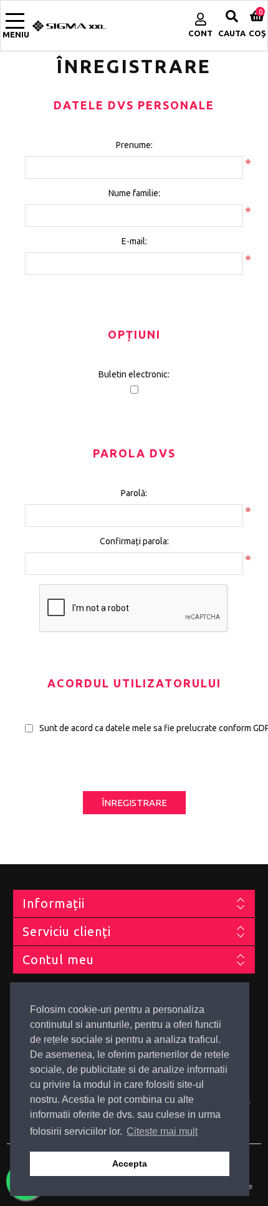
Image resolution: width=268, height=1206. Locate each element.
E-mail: (134, 241)
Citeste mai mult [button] (162, 1131)
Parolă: (134, 493)
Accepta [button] (129, 1164)
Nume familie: (134, 193)
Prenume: (134, 145)
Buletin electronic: (134, 374)
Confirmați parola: (134, 541)
